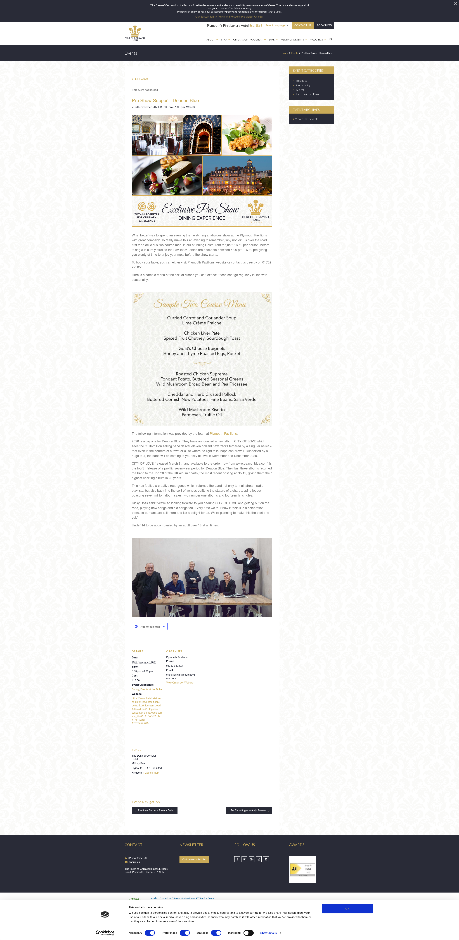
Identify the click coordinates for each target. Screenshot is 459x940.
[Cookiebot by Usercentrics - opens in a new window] (105, 933)
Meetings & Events (292, 39)
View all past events (306, 119)
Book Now (324, 25)
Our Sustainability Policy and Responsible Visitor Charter (229, 16)
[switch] (185, 933)
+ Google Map (151, 772)
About (211, 39)
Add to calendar (150, 626)
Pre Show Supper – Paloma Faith (155, 810)
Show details (268, 932)
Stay (224, 39)
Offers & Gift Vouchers (248, 39)
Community (303, 85)
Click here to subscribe (194, 859)
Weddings (316, 39)
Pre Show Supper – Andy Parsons (249, 810)
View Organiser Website (179, 682)
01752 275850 (137, 858)
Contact (302, 25)
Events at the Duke (151, 689)
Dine (272, 39)
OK (347, 908)
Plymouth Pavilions (223, 433)
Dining (135, 689)
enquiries (134, 862)
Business (301, 80)
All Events (141, 79)
